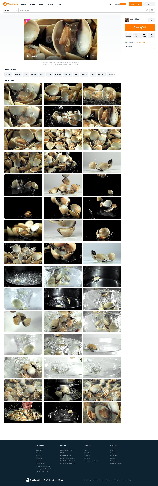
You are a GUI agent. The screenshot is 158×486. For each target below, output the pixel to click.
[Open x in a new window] (59, 480)
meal (75, 74)
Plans (117, 4)
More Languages (115, 463)
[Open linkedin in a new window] (50, 480)
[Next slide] (118, 74)
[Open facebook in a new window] (44, 480)
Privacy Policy (117, 480)
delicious (67, 74)
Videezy (38, 455)
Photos (32, 4)
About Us (87, 455)
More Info (129, 46)
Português (113, 455)
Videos (41, 4)
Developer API (40, 463)
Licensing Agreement (66, 450)
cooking (58, 74)
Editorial (50, 4)
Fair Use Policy (127, 480)
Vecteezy (38, 453)
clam (92, 74)
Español (112, 453)
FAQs (85, 450)
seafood (17, 74)
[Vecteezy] (10, 4)
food (49, 74)
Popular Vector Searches (67, 458)
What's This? (142, 42)
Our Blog (87, 458)
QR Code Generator (42, 471)
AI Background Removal (43, 469)
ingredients (111, 74)
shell (25, 74)
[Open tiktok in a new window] (56, 480)
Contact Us (87, 453)
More (59, 4)
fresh (42, 74)
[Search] (147, 10)
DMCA (62, 453)
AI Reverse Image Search (43, 466)
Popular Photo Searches (67, 461)
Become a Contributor (91, 461)
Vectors (23, 4)
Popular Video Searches (67, 463)
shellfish (84, 74)
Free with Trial (140, 28)
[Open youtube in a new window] (62, 480)
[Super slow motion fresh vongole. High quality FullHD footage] (102, 253)
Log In (149, 4)
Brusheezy (39, 450)
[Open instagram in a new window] (47, 480)
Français (113, 461)
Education (39, 461)
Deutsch (112, 458)
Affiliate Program (65, 455)
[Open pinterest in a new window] (53, 480)
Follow (152, 21)
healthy (33, 74)
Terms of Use (108, 480)
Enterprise (39, 458)
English (112, 450)
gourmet (101, 74)
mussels (8, 74)
